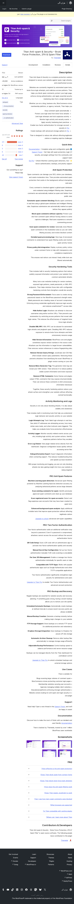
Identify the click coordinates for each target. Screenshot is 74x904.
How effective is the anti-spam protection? (56, 769)
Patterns (51, 864)
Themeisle (57, 58)
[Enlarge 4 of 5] (69, 752)
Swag (15, 864)
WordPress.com (65, 871)
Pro (68, 128)
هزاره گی (64, 890)
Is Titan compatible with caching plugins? (57, 811)
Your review (19, 159)
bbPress (68, 878)
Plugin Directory (67, 9)
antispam (5, 102)
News (70, 858)
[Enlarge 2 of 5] (54, 743)
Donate (14, 861)
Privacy (69, 864)
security (5, 110)
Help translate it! (23, 14)
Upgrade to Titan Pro (34, 582)
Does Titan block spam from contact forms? (56, 775)
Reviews (58, 65)
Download (6, 55)
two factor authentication (7, 118)
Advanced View (17, 123)
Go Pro (31, 161)
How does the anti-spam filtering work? (58, 787)
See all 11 (5, 98)
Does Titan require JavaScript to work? (58, 793)
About (70, 854)
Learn (34, 854)
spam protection (7, 114)
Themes (51, 858)
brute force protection (7, 106)
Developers (32, 861)
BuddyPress (67, 881)
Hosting (69, 861)
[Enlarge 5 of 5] (54, 752)
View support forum (16, 177)
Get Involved (13, 854)
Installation (46, 65)
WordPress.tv (30, 864)
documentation (66, 723)
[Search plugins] (52, 21)
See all (4, 159)
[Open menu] (3, 3)
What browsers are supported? (61, 805)
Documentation (34, 149)
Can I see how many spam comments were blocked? (53, 799)
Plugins (51, 861)
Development (33, 65)
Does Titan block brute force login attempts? (56, 781)
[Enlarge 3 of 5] (38, 743)
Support (5, 65)
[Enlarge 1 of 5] (69, 743)
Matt (69, 874)
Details (67, 65)
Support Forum (37, 152)
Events (15, 858)
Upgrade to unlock (42, 519)
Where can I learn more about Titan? (59, 817)
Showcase (50, 854)
